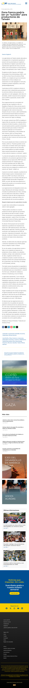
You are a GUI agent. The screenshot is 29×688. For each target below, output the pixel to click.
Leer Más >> (5, 422)
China (10, 338)
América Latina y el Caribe (9, 648)
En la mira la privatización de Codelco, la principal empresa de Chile (13, 435)
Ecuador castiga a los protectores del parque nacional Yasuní (14, 544)
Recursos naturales (12, 342)
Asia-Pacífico (6, 338)
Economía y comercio (14, 339)
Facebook (6, 638)
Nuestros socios (7, 621)
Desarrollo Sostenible (14, 333)
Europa (5, 654)
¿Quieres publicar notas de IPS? (10, 627)
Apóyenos (6, 625)
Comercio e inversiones (18, 338)
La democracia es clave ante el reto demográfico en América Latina (14, 525)
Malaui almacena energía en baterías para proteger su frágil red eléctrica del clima (13, 442)
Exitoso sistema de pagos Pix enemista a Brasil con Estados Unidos (13, 428)
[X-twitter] (10, 608)
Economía (22, 333)
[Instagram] (14, 608)
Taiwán (19, 342)
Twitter (5, 636)
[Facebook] (6, 608)
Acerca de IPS (7, 619)
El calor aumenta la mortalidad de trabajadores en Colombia (11, 449)
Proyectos (5, 342)
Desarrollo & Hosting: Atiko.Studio (14, 682)
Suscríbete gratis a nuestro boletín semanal (14, 587)
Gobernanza (5, 335)
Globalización (22, 339)
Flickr (5, 640)
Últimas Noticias (13, 335)
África (5, 646)
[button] (3, 327)
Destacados (5, 339)
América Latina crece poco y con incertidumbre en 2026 (14, 563)
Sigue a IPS (6, 632)
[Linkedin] (22, 608)
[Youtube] (18, 608)
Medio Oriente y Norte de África (10, 656)
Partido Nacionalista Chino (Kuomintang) (12, 341)
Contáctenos (6, 623)
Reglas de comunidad (8, 641)
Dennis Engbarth (6, 54)
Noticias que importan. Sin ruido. (14, 581)
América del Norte (7, 650)
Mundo (5, 658)
